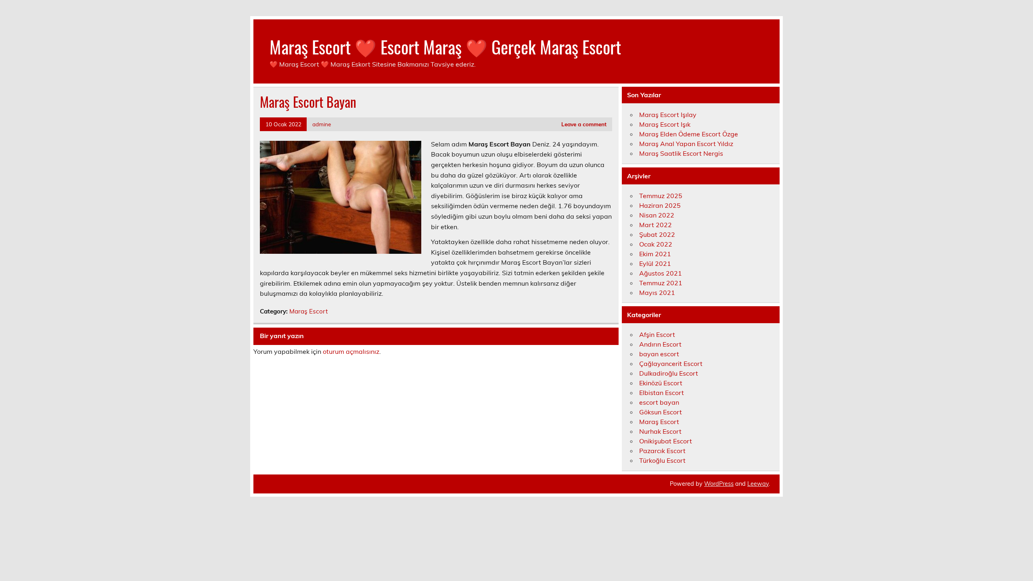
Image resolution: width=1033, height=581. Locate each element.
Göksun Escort (660, 412)
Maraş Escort (308, 311)
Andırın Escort (660, 344)
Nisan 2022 (656, 215)
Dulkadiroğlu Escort (668, 373)
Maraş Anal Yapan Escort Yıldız (686, 144)
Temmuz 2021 (660, 283)
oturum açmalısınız (351, 351)
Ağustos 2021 (660, 273)
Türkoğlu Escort (662, 460)
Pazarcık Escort (662, 451)
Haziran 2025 (660, 205)
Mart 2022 (655, 225)
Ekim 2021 (655, 254)
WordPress (719, 483)
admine (321, 124)
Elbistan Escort (661, 393)
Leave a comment (583, 124)
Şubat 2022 (657, 234)
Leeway (758, 483)
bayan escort (659, 354)
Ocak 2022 (655, 244)
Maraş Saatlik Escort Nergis (681, 153)
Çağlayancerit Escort (671, 363)
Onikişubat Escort (665, 441)
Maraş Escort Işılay (667, 115)
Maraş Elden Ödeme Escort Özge (688, 134)
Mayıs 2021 (657, 292)
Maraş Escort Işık (664, 124)
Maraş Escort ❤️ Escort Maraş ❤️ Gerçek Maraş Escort (445, 46)
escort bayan (659, 402)
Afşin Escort (657, 334)
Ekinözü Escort (660, 383)
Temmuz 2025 (660, 196)
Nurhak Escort (660, 431)
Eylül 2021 (655, 263)
